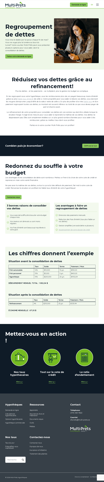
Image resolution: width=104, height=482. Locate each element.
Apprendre (34, 410)
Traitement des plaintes (38, 454)
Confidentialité (94, 477)
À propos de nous (36, 446)
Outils (32, 423)
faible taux (88, 101)
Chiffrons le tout (90, 146)
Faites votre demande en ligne (19, 56)
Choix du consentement (82, 477)
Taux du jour (9, 443)
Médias (32, 426)
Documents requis (36, 419)
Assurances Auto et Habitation (37, 414)
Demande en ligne (79, 5)
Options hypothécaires (14, 419)
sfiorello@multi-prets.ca (80, 420)
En (92, 4)
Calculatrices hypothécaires (10, 414)
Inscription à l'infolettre (38, 450)
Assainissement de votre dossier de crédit (74, 230)
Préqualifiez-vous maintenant (11, 447)
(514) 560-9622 (76, 413)
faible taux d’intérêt (26, 99)
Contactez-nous (13, 197)
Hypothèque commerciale (15, 423)
